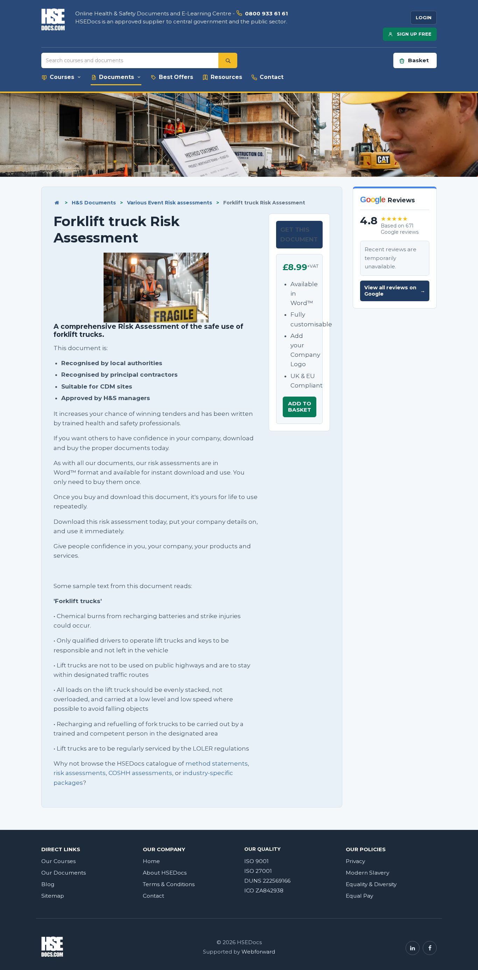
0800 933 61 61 (266, 13)
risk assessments (80, 772)
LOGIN (423, 17)
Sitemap (52, 895)
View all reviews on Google (394, 290)
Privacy (355, 861)
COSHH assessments (140, 772)
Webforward (258, 952)
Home (151, 861)
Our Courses (58, 861)
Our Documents (63, 872)
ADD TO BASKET (299, 406)
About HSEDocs (165, 872)
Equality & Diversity (371, 884)
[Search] (227, 60)
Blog (48, 884)
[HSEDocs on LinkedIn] (413, 948)
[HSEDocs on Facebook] (430, 948)
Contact (153, 895)
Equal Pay (359, 895)
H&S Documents (94, 202)
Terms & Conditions (169, 884)
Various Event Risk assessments (169, 202)
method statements (216, 763)
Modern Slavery (367, 872)
